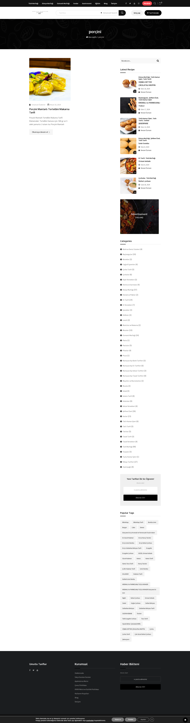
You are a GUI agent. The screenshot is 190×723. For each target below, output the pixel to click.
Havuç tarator (142, 564)
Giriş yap (137, 13)
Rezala (125, 386)
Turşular (126, 452)
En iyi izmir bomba (128, 543)
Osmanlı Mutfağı (63, 3)
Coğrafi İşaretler (129, 264)
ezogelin (149, 548)
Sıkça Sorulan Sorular (83, 677)
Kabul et (118, 719)
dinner (142, 527)
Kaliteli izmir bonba (128, 579)
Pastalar (126, 345)
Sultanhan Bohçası (128, 608)
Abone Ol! (140, 498)
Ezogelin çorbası (127, 553)
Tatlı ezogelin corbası (129, 619)
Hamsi (139, 558)
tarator (139, 613)
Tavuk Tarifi (127, 436)
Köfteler (126, 315)
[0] (160, 3)
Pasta (125, 340)
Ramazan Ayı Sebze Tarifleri (133, 371)
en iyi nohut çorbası (145, 543)
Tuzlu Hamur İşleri (129, 457)
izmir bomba (144, 569)
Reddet (130, 719)
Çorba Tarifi (127, 269)
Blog (105, 3)
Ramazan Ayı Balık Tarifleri (133, 361)
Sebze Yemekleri (129, 406)
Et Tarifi (142, 158)
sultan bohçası (150, 603)
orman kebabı (149, 598)
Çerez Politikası (81, 685)
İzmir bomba (144, 143)
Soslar (75, 3)
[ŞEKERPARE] (128, 126)
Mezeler (126, 330)
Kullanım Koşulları (82, 693)
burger (124, 527)
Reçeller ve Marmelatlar (132, 381)
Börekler (126, 259)
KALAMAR (125, 574)
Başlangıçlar (143, 98)
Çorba (152, 629)
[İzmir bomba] (128, 146)
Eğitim (97, 3)
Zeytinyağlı (127, 467)
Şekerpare (125, 639)
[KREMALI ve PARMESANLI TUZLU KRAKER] (128, 105)
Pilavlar (126, 350)
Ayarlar (143, 719)
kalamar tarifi (137, 574)
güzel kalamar (127, 558)
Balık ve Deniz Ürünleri (131, 249)
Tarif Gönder (154, 13)
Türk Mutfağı (33, 3)
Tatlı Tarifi (147, 79)
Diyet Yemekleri (128, 280)
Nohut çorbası (145, 181)
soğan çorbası (135, 603)
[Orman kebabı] (128, 166)
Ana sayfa (92, 37)
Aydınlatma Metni (81, 681)
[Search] (155, 3)
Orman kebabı (145, 161)
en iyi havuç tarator (145, 538)
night (124, 598)
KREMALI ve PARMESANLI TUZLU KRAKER (135, 584)
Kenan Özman (146, 92)
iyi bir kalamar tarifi (128, 569)
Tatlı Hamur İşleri (145, 100)
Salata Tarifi (127, 396)
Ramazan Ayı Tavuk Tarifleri (133, 376)
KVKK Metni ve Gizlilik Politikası (87, 689)
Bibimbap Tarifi (138, 522)
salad (124, 603)
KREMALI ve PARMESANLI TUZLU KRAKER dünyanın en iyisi (139, 591)
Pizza (125, 355)
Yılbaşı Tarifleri (128, 462)
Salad (125, 391)
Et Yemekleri (127, 305)
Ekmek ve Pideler (129, 295)
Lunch (125, 320)
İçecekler (126, 310)
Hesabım (147, 3)
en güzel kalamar (128, 538)
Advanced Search (110, 13)
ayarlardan (90, 721)
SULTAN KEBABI (127, 613)
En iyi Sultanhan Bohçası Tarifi (131, 548)
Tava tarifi (144, 619)
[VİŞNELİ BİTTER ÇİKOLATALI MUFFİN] (128, 85)
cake (133, 527)
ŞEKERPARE (143, 123)
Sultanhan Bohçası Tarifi (146, 608)
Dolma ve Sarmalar (130, 285)
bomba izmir (152, 522)
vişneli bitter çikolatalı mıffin (131, 624)
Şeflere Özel (153, 98)
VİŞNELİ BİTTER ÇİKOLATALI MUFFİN (133, 629)
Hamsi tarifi (149, 558)
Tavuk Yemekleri (129, 442)
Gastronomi (86, 3)
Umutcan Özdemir (38, 105)
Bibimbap (125, 522)
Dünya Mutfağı (47, 3)
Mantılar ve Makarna (130, 325)
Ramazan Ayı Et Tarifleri (132, 366)
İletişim (114, 3)
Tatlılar (146, 120)
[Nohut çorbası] (128, 186)
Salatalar (126, 401)
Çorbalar (142, 178)
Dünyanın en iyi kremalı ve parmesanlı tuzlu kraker (138, 533)
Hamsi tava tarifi (127, 564)
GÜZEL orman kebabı (145, 553)
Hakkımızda (79, 673)
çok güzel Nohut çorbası (143, 634)
